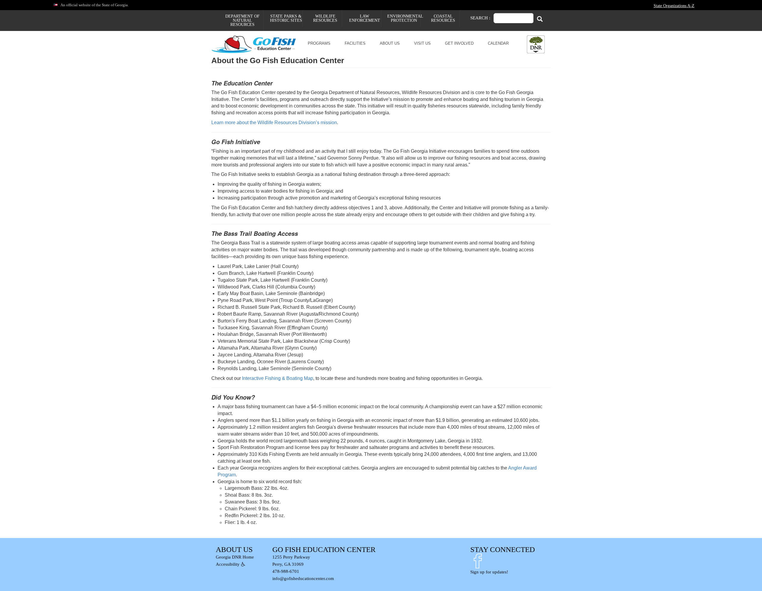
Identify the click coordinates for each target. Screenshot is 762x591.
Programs (319, 43)
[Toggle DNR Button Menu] (536, 44)
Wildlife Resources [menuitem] (325, 18)
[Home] (256, 43)
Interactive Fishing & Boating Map (277, 378)
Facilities (355, 43)
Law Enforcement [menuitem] (364, 18)
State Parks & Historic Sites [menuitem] (286, 18)
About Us (390, 43)
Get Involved (459, 43)
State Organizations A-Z (674, 5)
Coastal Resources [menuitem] (443, 18)
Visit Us (422, 43)
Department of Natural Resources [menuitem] (242, 20)
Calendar (498, 43)
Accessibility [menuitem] (228, 564)
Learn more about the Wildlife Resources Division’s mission (274, 122)
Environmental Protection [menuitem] (403, 18)
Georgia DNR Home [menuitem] (235, 557)
